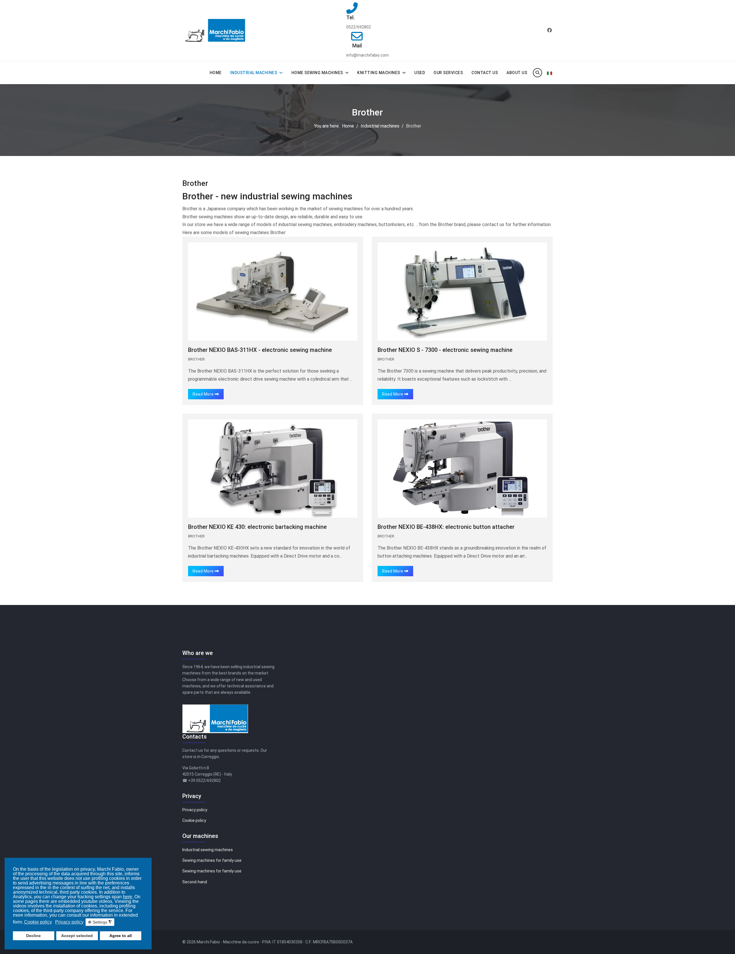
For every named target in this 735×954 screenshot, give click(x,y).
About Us (516, 72)
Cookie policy (194, 820)
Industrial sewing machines (207, 849)
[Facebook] (549, 30)
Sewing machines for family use (211, 860)
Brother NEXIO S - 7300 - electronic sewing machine (445, 349)
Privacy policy (194, 809)
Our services (448, 72)
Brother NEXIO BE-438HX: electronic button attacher (446, 526)
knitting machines (378, 72)
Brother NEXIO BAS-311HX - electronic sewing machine (260, 349)
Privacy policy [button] (69, 922)
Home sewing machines (317, 72)
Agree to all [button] (120, 935)
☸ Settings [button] (100, 922)
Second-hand (194, 882)
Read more (204, 394)
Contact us (484, 72)
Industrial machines (253, 72)
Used (419, 72)
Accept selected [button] (77, 935)
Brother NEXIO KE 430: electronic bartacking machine (257, 526)
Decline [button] (33, 935)
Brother (196, 359)
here (127, 896)
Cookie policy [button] (38, 922)
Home (216, 72)
